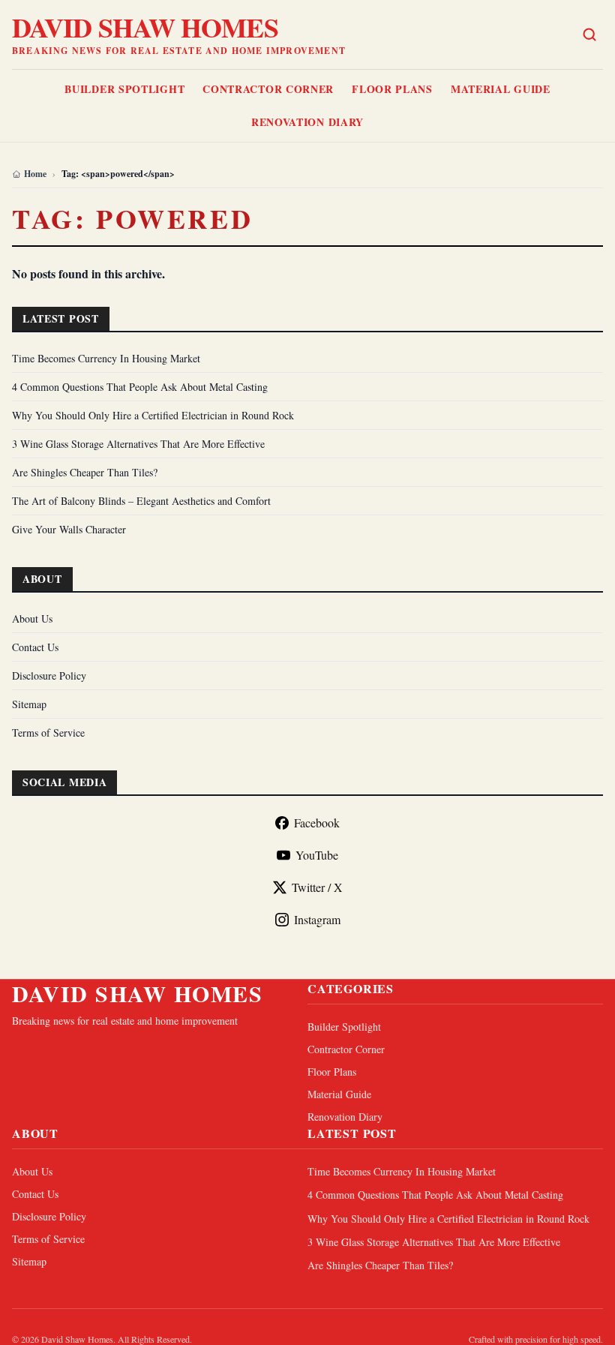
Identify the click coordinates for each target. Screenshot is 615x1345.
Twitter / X (317, 887)
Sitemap (29, 704)
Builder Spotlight (124, 89)
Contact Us (35, 647)
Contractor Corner (268, 89)
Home (35, 174)
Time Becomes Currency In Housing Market (106, 358)
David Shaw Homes (145, 27)
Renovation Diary (307, 122)
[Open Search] (589, 34)
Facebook (317, 822)
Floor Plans (392, 89)
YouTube (317, 855)
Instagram (317, 919)
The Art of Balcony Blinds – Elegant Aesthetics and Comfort (141, 501)
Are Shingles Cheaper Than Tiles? (85, 472)
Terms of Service (48, 732)
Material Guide (500, 89)
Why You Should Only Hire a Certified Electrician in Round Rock (153, 415)
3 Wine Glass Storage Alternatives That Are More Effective (138, 444)
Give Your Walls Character (69, 529)
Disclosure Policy (49, 675)
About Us (32, 618)
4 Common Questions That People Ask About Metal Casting (140, 387)
